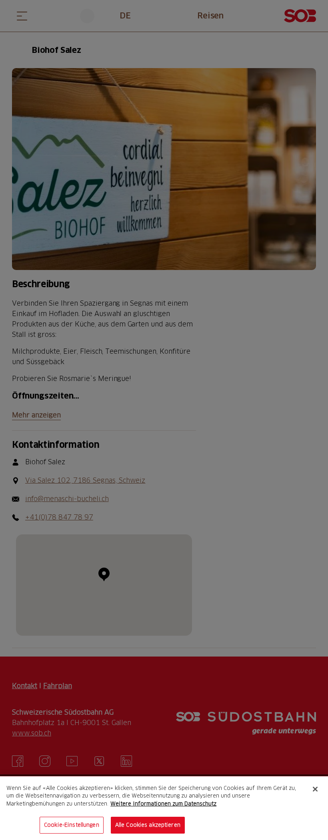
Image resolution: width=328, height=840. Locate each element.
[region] (164, 808)
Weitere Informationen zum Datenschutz (163, 803)
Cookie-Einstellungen (71, 825)
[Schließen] (315, 789)
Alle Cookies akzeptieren (147, 825)
